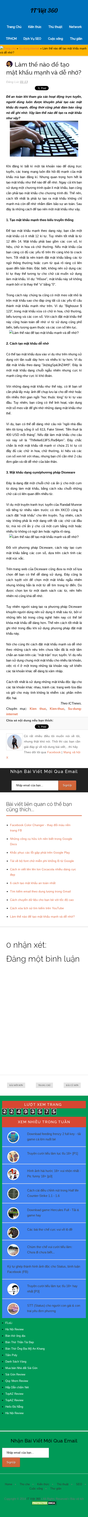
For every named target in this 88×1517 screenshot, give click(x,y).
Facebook (54, 752)
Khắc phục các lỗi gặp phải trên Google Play (40, 852)
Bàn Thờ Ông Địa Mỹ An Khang (25, 1348)
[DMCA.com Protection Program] (44, 1504)
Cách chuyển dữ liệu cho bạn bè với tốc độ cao (42, 899)
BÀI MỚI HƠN (16, 1085)
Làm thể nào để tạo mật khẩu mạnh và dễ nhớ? (42, 916)
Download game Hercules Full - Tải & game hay (53, 1212)
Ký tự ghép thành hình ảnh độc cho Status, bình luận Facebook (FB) (43, 1269)
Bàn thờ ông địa (15, 1335)
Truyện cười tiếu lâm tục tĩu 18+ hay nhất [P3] (52, 1288)
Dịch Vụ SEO (32, 38)
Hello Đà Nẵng (14, 1406)
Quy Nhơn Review (16, 1381)
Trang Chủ (14, 27)
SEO (79, 1484)
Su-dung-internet (29, 48)
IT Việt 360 (44, 10)
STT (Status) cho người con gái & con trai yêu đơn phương (53, 1308)
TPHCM (11, 38)
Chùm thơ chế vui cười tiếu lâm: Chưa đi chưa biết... (49, 1249)
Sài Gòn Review (15, 1374)
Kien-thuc (57, 708)
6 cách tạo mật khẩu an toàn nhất (33, 883)
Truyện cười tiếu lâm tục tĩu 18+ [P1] (52, 1153)
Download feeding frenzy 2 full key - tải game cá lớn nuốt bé (54, 1136)
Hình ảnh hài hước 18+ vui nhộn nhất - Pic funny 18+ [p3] (54, 1173)
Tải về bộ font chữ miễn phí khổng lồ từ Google (42, 861)
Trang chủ (9, 48)
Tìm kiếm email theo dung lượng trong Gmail (40, 891)
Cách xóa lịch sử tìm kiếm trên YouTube (37, 908)
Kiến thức (34, 27)
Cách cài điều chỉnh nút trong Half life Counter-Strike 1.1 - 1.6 (53, 1193)
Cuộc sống (55, 38)
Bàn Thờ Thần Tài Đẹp (19, 1342)
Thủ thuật (55, 27)
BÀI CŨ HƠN (72, 1085)
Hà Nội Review (14, 1329)
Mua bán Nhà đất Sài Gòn (21, 1368)
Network (75, 27)
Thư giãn (76, 38)
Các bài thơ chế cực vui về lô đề (49, 1229)
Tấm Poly (11, 1355)
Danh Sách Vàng (15, 1361)
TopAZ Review (14, 1393)
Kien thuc (38, 708)
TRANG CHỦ (44, 1085)
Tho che (25, 1484)
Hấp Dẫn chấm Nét (17, 1387)
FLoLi (8, 1323)
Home (8, 1484)
